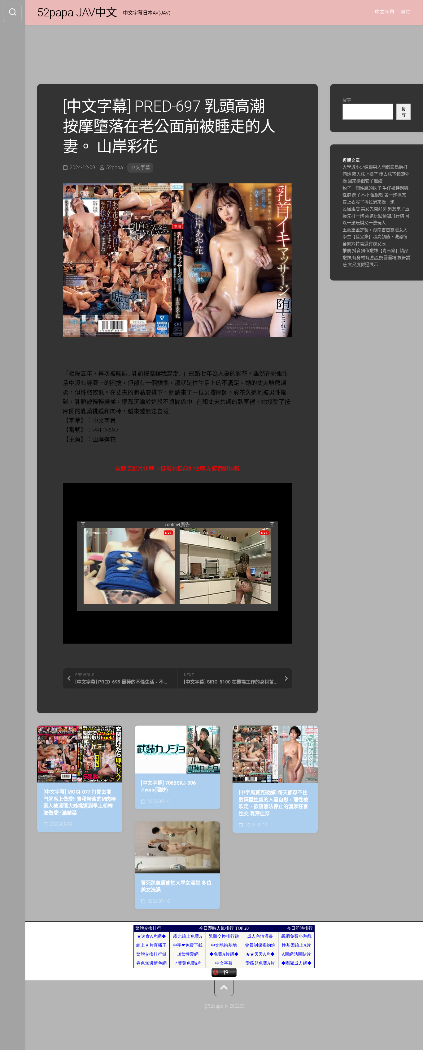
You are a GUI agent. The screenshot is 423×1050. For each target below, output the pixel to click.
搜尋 (346, 99)
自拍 (406, 12)
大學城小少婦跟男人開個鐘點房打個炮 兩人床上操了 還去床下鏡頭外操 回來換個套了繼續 (375, 174)
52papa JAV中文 (77, 12)
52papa (114, 167)
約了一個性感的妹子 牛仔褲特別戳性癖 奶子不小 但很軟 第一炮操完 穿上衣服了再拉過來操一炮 (375, 195)
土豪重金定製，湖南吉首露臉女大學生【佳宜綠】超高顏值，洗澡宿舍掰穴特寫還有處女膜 (375, 236)
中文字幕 (385, 12)
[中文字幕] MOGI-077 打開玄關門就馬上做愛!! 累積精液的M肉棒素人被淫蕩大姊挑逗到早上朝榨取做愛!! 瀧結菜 (79, 802)
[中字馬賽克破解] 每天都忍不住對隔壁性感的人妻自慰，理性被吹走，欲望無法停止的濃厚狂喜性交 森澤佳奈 (273, 803)
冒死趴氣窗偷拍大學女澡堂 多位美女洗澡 (176, 886)
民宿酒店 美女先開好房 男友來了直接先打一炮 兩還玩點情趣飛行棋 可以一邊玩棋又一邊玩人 (375, 215)
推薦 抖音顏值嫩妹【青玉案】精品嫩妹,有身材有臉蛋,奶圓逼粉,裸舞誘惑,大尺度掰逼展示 (376, 257)
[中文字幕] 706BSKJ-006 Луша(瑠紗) (168, 786)
